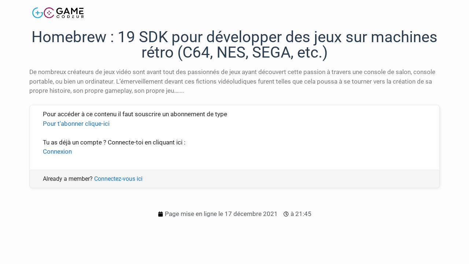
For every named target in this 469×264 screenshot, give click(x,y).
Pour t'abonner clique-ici (76, 123)
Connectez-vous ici (118, 178)
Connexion (57, 151)
